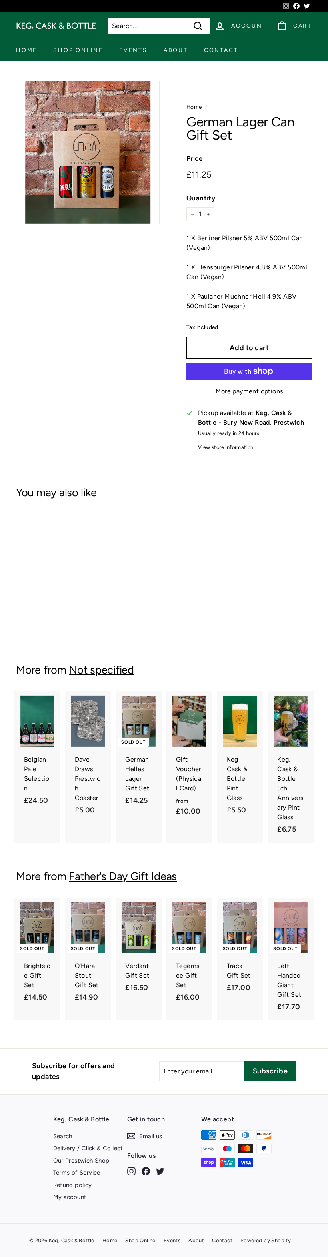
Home (26, 50)
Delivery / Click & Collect (88, 1148)
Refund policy (72, 1185)
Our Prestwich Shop (81, 1160)
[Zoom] (87, 152)
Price (194, 158)
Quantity (200, 198)
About (176, 50)
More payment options (249, 391)
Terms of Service (76, 1172)
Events (133, 50)
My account (70, 1197)
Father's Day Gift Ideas (123, 876)
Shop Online (78, 50)
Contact (221, 50)
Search (62, 1136)
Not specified (101, 669)
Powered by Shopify (265, 1240)
